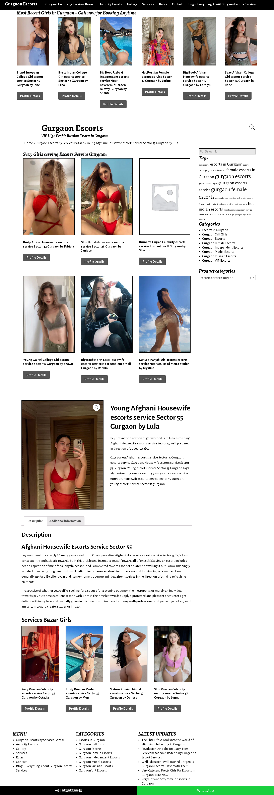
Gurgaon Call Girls (214, 234)
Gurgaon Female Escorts (218, 243)
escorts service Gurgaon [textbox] (226, 277)
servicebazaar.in (212, 214)
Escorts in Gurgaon (215, 230)
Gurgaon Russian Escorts (219, 256)
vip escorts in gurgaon (229, 214)
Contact (177, 4)
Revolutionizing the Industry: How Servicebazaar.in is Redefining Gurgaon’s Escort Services (169, 753)
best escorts (204, 165)
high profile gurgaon (238, 204)
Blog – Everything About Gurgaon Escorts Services (222, 4)
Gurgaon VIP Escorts (216, 260)
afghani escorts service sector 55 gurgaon (138, 473)
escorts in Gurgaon (226, 164)
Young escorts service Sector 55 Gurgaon (154, 468)
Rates (163, 4)
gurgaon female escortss (225, 198)
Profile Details (30, 96)
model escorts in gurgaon (234, 210)
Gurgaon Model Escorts (218, 251)
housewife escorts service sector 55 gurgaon (153, 478)
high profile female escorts (218, 204)
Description (35, 521)
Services (148, 4)
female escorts (219, 170)
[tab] (35, 520)
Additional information (65, 521)
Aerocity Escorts (111, 4)
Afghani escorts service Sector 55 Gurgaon (154, 457)
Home (28, 143)
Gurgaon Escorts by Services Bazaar (70, 4)
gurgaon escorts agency (209, 183)
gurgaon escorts (233, 176)
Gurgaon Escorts (72, 128)
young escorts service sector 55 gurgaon (137, 484)
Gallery (132, 4)
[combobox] (227, 277)
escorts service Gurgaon (126, 462)
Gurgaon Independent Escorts (222, 247)
